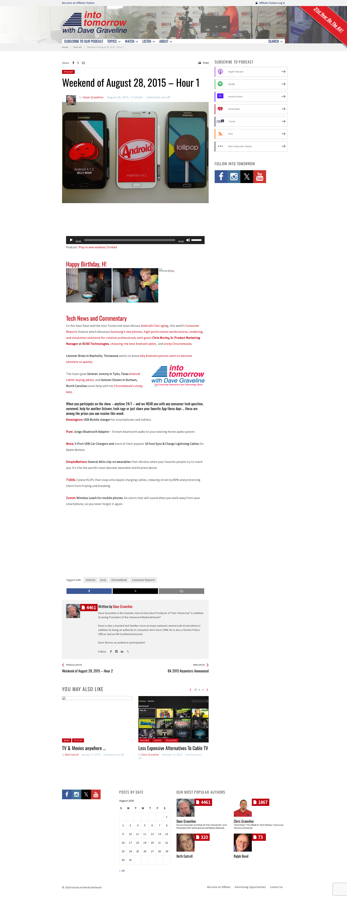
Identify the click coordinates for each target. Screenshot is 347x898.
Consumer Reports (143, 580)
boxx (103, 580)
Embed (112, 247)
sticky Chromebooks (178, 344)
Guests (157, 740)
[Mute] (188, 240)
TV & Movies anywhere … (84, 747)
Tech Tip (78, 740)
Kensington (74, 419)
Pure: (69, 432)
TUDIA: (71, 480)
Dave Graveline (150, 754)
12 (144, 834)
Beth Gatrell (72, 754)
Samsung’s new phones (126, 332)
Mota (69, 444)
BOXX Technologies (95, 344)
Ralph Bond (241, 856)
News (66, 740)
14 (159, 834)
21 (159, 842)
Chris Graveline (244, 821)
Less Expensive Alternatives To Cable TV (173, 747)
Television (171, 740)
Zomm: (71, 498)
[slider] (197, 239)
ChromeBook (119, 580)
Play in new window (92, 247)
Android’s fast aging (154, 326)
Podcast (68, 71)
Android (90, 580)
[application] (135, 240)
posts (91, 607)
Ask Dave (144, 740)
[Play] (71, 240)
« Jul (122, 870)
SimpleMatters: (76, 462)
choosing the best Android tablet (133, 344)
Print (206, 63)
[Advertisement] (135, 223)
